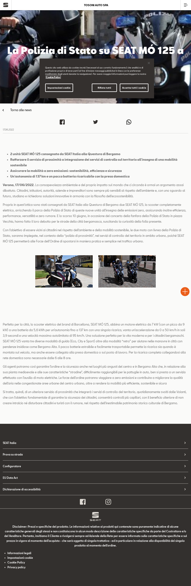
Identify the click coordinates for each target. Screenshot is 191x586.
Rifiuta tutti (104, 88)
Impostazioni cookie (59, 88)
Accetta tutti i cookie (134, 88)
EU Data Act (10, 477)
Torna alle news (21, 110)
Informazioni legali (19, 553)
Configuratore (12, 466)
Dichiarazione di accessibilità (21, 489)
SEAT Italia (9, 442)
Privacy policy (16, 567)
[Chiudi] (149, 63)
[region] (97, 78)
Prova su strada (13, 454)
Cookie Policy (16, 562)
